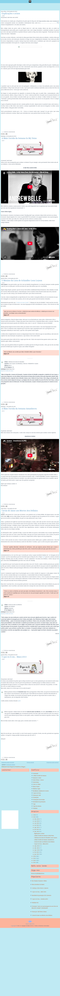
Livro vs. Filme (37, 784)
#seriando (35, 773)
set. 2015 (36, 825)
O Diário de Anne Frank (22, 302)
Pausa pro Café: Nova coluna (39, 911)
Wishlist (35, 808)
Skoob (2, 370)
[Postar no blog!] (3, 134)
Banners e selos (37, 777)
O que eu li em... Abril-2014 (39, 891)
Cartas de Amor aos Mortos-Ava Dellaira (20, 511)
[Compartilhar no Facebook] (6, 134)
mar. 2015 (37, 850)
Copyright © (14, 925)
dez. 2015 (37, 819)
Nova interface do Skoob (38, 884)
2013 (34, 858)
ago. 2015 (36, 827)
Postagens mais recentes (8, 762)
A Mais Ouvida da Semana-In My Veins (19, 138)
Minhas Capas (36, 788)
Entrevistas (36, 782)
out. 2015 (36, 823)
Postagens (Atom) (10, 764)
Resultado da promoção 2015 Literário (41, 895)
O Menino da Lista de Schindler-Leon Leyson (22, 280)
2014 (34, 856)
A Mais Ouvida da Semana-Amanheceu (19, 409)
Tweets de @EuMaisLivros (37, 873)
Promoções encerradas (39, 799)
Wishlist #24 (35, 902)
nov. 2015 (37, 821)
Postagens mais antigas (52, 762)
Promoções (36, 797)
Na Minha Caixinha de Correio (41, 790)
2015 (34, 817)
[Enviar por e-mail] (1, 134)
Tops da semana (37, 806)
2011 (34, 862)
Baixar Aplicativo (30, 924)
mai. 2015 (37, 846)
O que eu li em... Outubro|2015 (40, 899)
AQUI (44, 556)
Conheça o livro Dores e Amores (40, 888)
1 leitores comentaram (9, 757)
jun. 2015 (36, 831)
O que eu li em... (37, 793)
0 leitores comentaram (9, 274)
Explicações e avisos (11, 13)
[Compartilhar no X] (5, 134)
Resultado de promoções (39, 801)
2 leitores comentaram (9, 131)
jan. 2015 (36, 854)
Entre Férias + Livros (38, 780)
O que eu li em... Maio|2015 (14, 657)
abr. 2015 (36, 848)
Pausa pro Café (37, 795)
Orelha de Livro (9, 370)
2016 (34, 814)
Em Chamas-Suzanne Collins (39, 880)
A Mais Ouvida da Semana (39, 775)
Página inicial (30, 762)
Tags (34, 804)
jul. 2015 (36, 829)
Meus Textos (36, 786)
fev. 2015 (36, 852)
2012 (34, 860)
